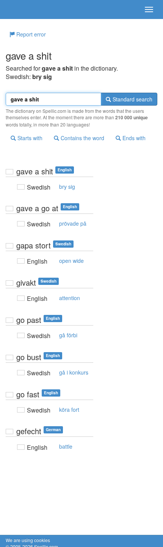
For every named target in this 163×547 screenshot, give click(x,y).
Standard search (131, 99)
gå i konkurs (73, 372)
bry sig (67, 186)
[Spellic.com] (19, 9)
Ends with (133, 138)
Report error (30, 34)
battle (65, 446)
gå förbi (68, 335)
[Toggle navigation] (149, 9)
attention (69, 298)
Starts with (29, 138)
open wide (71, 260)
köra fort (69, 409)
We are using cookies (28, 540)
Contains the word (81, 138)
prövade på (72, 223)
